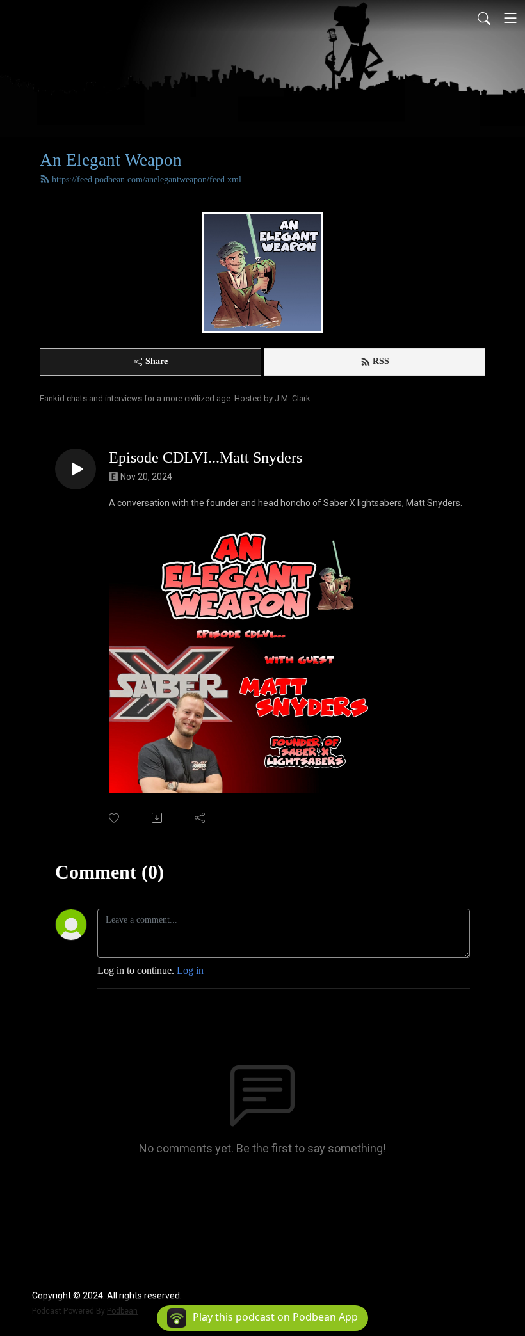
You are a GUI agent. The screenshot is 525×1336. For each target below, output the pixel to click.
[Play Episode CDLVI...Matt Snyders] (75, 469)
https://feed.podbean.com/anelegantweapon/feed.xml (146, 179)
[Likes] (115, 818)
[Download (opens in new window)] (157, 817)
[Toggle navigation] (510, 18)
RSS (381, 361)
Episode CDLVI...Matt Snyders (205, 457)
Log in (190, 970)
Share (156, 361)
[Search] (484, 18)
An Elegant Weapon (111, 160)
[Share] (200, 817)
